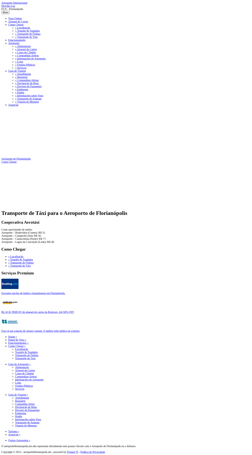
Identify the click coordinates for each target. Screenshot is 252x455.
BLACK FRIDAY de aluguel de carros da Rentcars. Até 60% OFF (37, 312)
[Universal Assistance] (10, 325)
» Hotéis (19, 92)
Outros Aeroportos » (19, 440)
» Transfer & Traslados (27, 30)
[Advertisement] (104, 133)
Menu (5, 12)
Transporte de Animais (27, 422)
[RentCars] (10, 306)
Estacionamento (16, 40)
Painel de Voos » (17, 339)
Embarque (20, 413)
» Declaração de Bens (27, 83)
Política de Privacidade (92, 452)
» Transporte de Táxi (26, 37)
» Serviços (20, 67)
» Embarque (21, 89)
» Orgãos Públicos (25, 64)
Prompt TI (72, 452)
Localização (21, 349)
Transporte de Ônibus (26, 355)
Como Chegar (15, 24)
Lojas (18, 382)
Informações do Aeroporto (29, 379)
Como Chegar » (17, 346)
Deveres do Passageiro (27, 410)
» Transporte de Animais (28, 98)
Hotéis (18, 416)
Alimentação (22, 367)
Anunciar (13, 104)
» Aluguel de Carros (26, 49)
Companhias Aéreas (26, 376)
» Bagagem (21, 77)
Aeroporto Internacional (14, 4)
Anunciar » (14, 434)
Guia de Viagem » (18, 394)
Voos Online (15, 18)
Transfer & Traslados (26, 352)
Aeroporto (13, 43)
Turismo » (13, 431)
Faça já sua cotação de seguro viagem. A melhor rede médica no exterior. (40, 330)
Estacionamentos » (18, 342)
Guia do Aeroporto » (19, 364)
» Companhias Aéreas (27, 55)
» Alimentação (23, 46)
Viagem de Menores (26, 425)
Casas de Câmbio (24, 373)
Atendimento (22, 397)
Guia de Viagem (17, 70)
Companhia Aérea (25, 404)
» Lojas (19, 61)
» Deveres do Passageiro (28, 86)
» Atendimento (23, 74)
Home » (12, 336)
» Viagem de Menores (27, 101)
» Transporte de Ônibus (27, 33)
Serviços (19, 388)
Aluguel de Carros (18, 21)
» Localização (22, 27)
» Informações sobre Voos (29, 95)
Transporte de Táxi (25, 358)
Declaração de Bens (26, 407)
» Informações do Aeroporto (30, 58)
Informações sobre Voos (28, 419)
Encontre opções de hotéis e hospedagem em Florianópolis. (33, 293)
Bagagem (20, 400)
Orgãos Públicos (24, 385)
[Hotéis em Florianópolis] (10, 288)
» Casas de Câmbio (25, 52)
